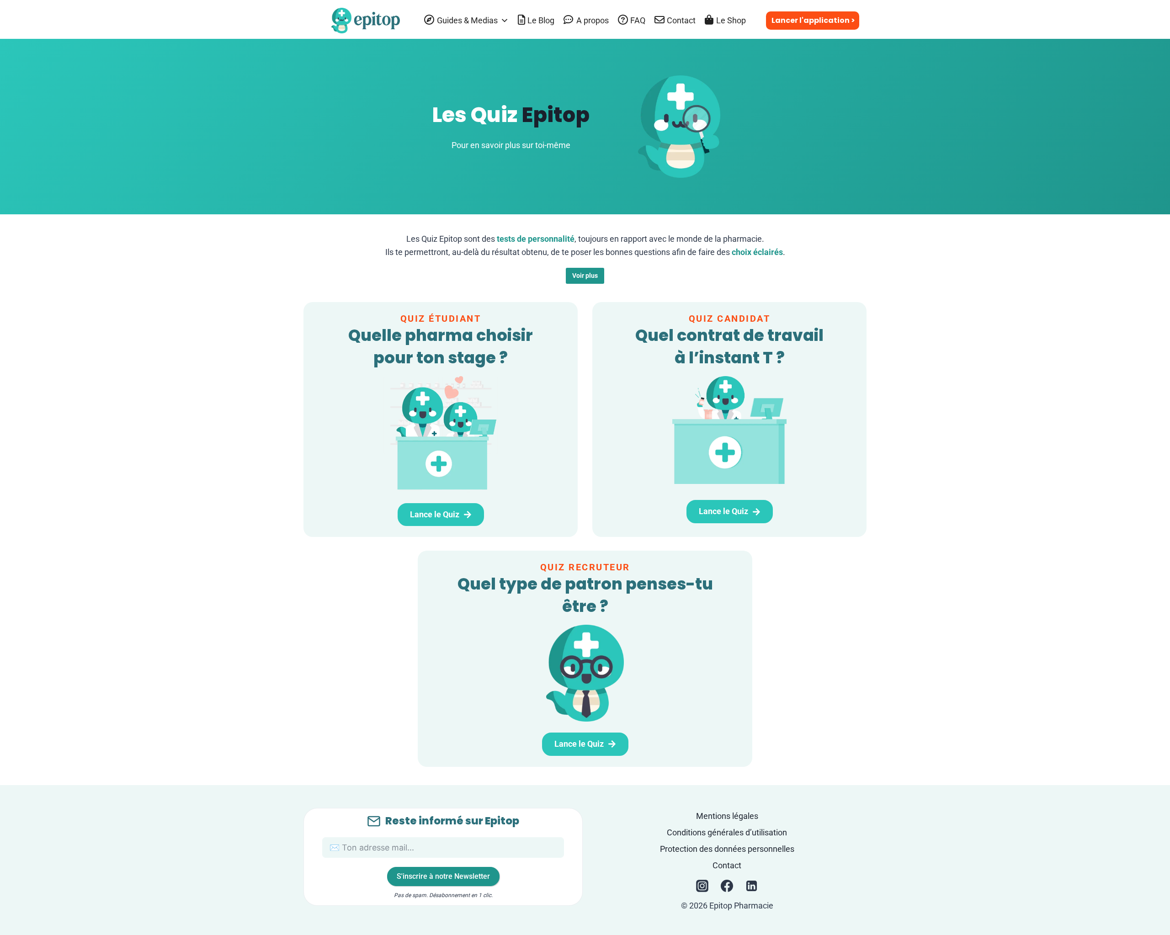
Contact (727, 865)
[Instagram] (702, 886)
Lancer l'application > (813, 20)
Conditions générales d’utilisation (727, 832)
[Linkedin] (751, 886)
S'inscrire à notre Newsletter (443, 876)
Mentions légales (727, 816)
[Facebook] (727, 886)
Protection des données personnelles (727, 849)
